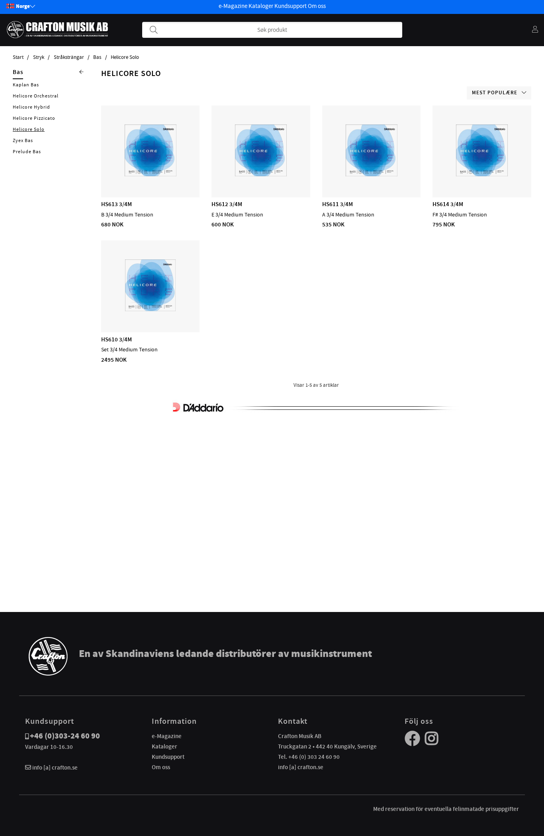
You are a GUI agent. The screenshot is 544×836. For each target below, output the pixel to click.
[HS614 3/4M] (482, 174)
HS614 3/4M (447, 204)
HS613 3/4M (116, 204)
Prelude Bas (27, 151)
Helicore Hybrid (31, 107)
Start (18, 57)
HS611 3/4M (337, 204)
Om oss (317, 6)
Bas (97, 57)
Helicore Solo (125, 57)
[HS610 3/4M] (150, 309)
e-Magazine (233, 6)
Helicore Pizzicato (34, 118)
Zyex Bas (23, 140)
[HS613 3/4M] (150, 174)
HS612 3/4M (226, 204)
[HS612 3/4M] (261, 174)
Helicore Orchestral (36, 96)
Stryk (38, 57)
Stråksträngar (69, 57)
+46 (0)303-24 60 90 (65, 736)
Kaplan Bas (26, 85)
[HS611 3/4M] (371, 174)
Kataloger (261, 6)
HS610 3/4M (116, 339)
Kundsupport (290, 6)
